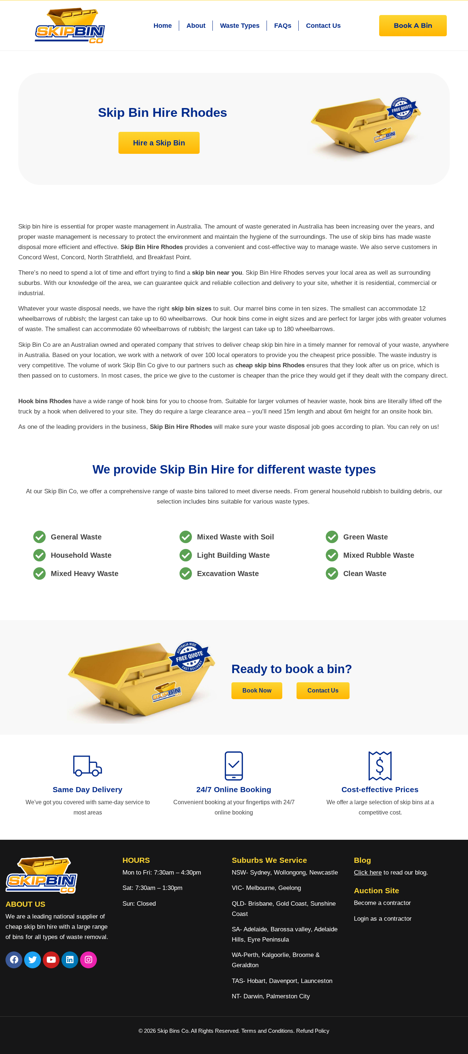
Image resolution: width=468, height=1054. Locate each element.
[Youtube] (51, 959)
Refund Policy (312, 1031)
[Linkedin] (69, 959)
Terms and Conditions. (268, 1031)
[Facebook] (13, 959)
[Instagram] (88, 959)
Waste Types (240, 25)
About (195, 25)
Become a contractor (382, 902)
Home (163, 25)
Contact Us (323, 25)
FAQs (282, 25)
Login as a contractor (383, 918)
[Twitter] (32, 959)
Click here (368, 872)
